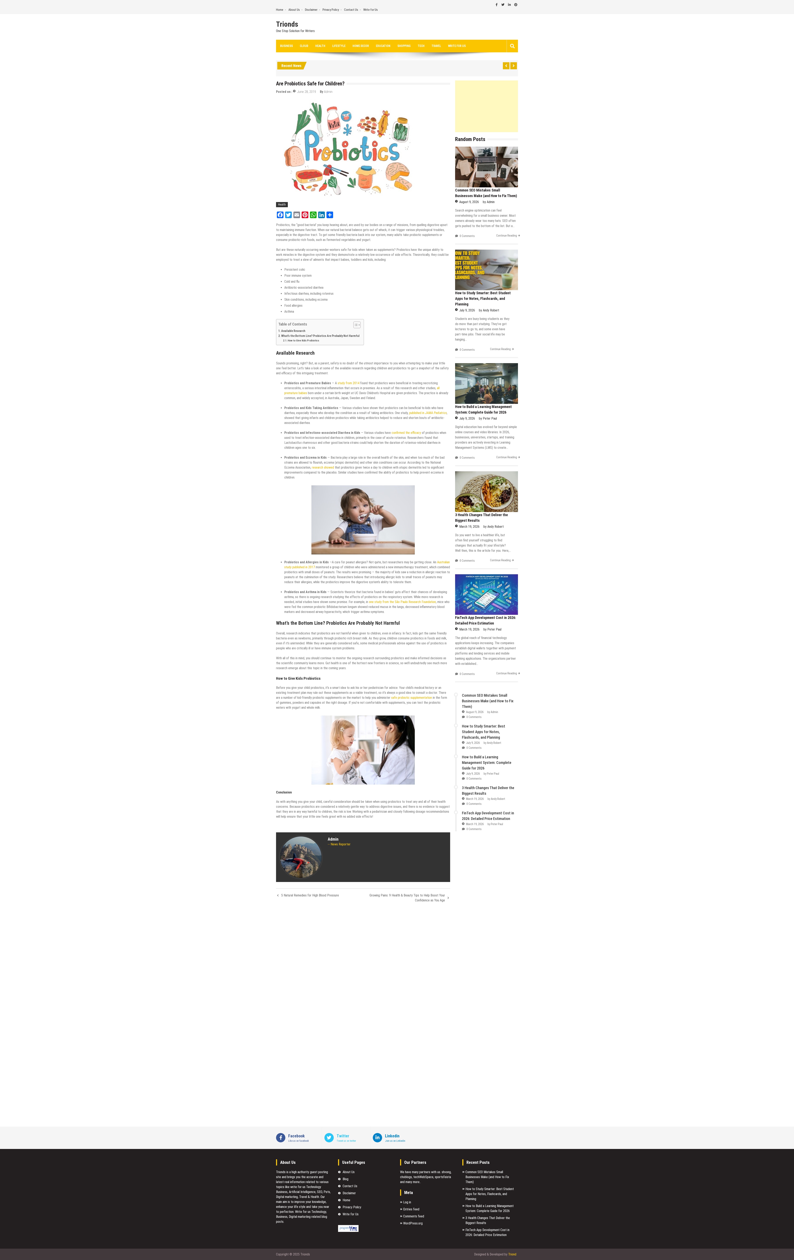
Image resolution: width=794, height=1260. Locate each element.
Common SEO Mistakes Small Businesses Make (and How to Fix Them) (487, 701)
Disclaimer (311, 10)
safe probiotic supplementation (411, 698)
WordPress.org (413, 1223)
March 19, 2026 (469, 527)
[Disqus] (363, 960)
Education (383, 46)
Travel (436, 46)
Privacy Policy (331, 10)
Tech (421, 46)
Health (320, 46)
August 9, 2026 (469, 202)
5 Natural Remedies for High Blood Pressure (310, 895)
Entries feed (411, 1209)
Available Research (293, 331)
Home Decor (361, 46)
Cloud (304, 46)
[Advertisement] (486, 106)
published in (417, 413)
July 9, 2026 (467, 310)
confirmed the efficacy (406, 433)
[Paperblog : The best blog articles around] (348, 1231)
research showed (323, 467)
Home (279, 10)
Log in (407, 1202)
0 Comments (467, 236)
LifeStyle (339, 46)
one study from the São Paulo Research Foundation (402, 602)
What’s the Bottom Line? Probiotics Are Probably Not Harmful (320, 336)
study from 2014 (348, 383)
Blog (345, 1179)
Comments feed (413, 1216)
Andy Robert (491, 310)
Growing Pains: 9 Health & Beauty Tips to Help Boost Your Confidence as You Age (407, 897)
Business (286, 46)
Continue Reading (506, 235)
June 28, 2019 (306, 92)
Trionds (287, 24)
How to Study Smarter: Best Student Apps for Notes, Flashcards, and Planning (483, 298)
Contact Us (351, 10)
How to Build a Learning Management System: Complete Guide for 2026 (486, 762)
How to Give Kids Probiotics (303, 340)
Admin (328, 92)
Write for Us (370, 10)
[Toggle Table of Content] (355, 324)
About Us (294, 10)
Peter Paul (490, 418)
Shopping (404, 46)
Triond (512, 1254)
